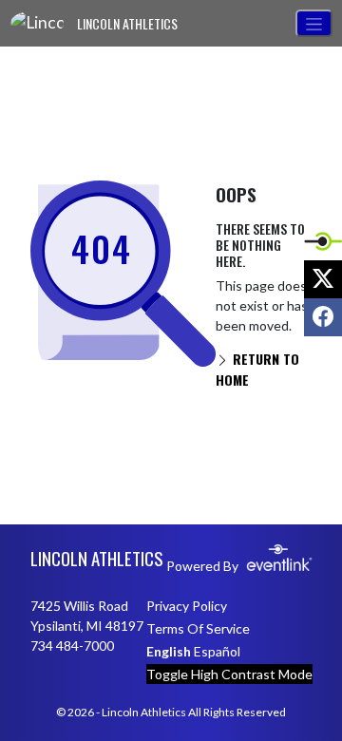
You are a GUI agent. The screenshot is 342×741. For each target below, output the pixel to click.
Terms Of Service (198, 628)
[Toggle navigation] (313, 23)
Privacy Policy (186, 606)
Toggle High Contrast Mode (229, 674)
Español (217, 651)
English (168, 651)
